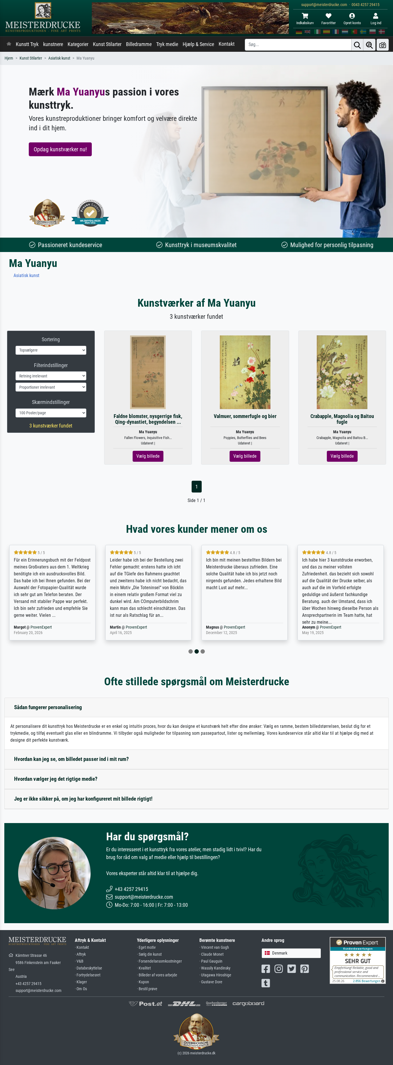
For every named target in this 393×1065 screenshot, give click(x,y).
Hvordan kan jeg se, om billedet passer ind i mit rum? (71, 759)
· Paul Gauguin (210, 961)
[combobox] (291, 953)
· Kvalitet (144, 968)
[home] (9, 44)
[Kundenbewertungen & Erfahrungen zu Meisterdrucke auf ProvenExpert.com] (90, 213)
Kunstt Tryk (27, 44)
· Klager (81, 982)
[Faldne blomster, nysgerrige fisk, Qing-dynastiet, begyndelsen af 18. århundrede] (148, 372)
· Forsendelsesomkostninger (159, 961)
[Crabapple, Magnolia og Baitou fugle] (342, 372)
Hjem (9, 58)
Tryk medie (167, 44)
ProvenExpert (41, 627)
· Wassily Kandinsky (214, 968)
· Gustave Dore (210, 982)
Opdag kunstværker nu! (60, 149)
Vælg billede (148, 456)
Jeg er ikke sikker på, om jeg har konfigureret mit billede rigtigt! (83, 798)
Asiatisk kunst (59, 58)
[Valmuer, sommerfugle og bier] (245, 372)
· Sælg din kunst (149, 954)
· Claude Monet (211, 954)
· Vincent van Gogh (214, 947)
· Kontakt (82, 947)
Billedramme (139, 44)
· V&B (79, 961)
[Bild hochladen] (383, 45)
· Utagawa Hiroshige (215, 975)
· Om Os (81, 988)
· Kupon (143, 982)
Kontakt (226, 44)
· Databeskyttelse (88, 968)
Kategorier (78, 44)
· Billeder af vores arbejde (157, 975)
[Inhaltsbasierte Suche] (369, 45)
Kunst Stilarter (107, 44)
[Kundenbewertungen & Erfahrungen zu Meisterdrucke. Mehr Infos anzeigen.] (358, 960)
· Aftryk (80, 954)
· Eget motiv (146, 947)
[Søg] (357, 45)
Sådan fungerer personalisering (48, 707)
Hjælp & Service (198, 44)
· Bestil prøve (147, 988)
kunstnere (53, 44)
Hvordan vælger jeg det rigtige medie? (56, 779)
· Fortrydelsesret (87, 975)
